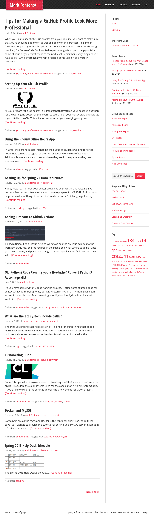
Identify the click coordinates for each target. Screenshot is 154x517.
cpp (36, 346)
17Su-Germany (120, 241)
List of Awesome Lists (122, 203)
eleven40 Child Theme (95, 512)
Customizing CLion (18, 354)
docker (56, 436)
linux (121, 269)
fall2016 (127, 265)
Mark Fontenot (23, 5)
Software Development (72, 307)
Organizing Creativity (122, 216)
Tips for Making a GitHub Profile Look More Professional (51, 24)
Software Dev (22, 263)
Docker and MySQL (18, 410)
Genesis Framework (119, 512)
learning (115, 269)
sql (124, 275)
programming (124, 272)
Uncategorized (23, 401)
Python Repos (118, 157)
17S (113, 241)
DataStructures (126, 261)
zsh (134, 275)
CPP (18, 346)
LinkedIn (116, 29)
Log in (146, 512)
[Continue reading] (15, 69)
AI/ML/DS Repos (120, 118)
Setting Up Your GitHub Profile (26, 83)
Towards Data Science (123, 223)
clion (47, 401)
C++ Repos (117, 137)
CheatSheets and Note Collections (128, 144)
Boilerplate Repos (120, 131)
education (143, 261)
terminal (129, 275)
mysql (64, 436)
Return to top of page (15, 512)
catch (114, 246)
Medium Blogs (119, 210)
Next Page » (93, 491)
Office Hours (43, 169)
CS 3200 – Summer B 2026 (125, 45)
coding (47, 307)
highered (136, 265)
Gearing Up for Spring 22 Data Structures (34, 177)
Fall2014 (117, 265)
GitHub (115, 23)
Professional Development (40, 73)
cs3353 (42, 346)
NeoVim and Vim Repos (123, 150)
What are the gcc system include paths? (33, 316)
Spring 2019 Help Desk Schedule (27, 445)
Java (143, 265)
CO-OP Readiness (76, 73)
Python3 (56, 307)
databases (115, 261)
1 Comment (46, 182)
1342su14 (136, 240)
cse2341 (43, 208)
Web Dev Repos (119, 163)
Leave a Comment (49, 321)
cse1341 (130, 250)
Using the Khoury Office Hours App (30, 139)
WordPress (136, 512)
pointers (115, 272)
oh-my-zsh (144, 269)
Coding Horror (118, 190)
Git (17, 73)
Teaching (20, 208)
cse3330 (48, 436)
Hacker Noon (118, 197)
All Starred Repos (120, 124)
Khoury (23, 73)
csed (143, 257)
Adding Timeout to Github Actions (29, 216)
